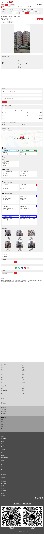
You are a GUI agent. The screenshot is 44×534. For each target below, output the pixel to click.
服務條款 (24, 531)
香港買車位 (3, 495)
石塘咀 (23, 374)
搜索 (27, 13)
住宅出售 (3, 124)
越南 (2, 421)
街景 (11, 22)
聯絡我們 (2, 441)
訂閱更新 (40, 19)
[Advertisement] (22, 78)
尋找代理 (2, 445)
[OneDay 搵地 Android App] (27, 503)
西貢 (2, 374)
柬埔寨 (2, 466)
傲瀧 (23, 390)
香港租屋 (2, 480)
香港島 (2, 386)
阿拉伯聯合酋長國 (4, 474)
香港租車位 (3, 486)
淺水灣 (2, 382)
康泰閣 (8, 237)
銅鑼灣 (23, 367)
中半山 (2, 372)
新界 (23, 386)
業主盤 (3, 11)
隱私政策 (27, 531)
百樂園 (8, 248)
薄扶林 (2, 379)
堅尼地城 (23, 370)
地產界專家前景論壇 (4, 457)
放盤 (6, 4)
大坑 (23, 372)
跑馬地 (2, 369)
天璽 (2, 400)
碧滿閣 (20, 237)
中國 (1, 462)
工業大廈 (17, 6)
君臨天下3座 (3, 402)
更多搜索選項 (39, 13)
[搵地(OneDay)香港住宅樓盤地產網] (7, 2)
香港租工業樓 (3, 483)
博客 (1, 452)
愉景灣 (2, 375)
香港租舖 (2, 485)
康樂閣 (20, 248)
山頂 (23, 379)
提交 (4, 101)
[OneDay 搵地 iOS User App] (17, 503)
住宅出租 (23, 124)
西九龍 (23, 369)
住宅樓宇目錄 (3, 409)
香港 (2, 419)
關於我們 (2, 436)
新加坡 (2, 426)
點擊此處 (22, 136)
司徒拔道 (23, 382)
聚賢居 (2, 393)
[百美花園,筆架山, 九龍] (31, 244)
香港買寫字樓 (3, 490)
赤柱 (23, 365)
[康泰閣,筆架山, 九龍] (8, 233)
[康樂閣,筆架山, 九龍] (19, 244)
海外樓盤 (2, 4)
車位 (23, 6)
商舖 (30, 6)
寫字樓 (10, 6)
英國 (1, 471)
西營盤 (2, 377)
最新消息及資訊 (3, 438)
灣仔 (2, 367)
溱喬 (23, 388)
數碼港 (23, 381)
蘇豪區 (2, 381)
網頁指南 (2, 446)
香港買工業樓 (3, 492)
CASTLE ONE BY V (4, 390)
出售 (4, 107)
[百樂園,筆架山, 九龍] (8, 244)
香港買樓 (2, 488)
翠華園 (31, 237)
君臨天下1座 (3, 398)
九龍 (2, 397)
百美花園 (31, 248)
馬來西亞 (2, 428)
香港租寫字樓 (3, 481)
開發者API (3, 454)
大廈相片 (4, 22)
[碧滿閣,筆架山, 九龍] (19, 233)
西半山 (2, 365)
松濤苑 (23, 393)
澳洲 (1, 469)
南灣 (2, 392)
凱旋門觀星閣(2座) (4, 403)
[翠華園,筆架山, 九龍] (31, 233)
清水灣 (2, 370)
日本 (1, 464)
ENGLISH (40, 4)
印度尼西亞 (3, 430)
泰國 (2, 424)
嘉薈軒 (2, 388)
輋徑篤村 (23, 392)
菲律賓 (2, 422)
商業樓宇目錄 (3, 411)
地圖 (8, 22)
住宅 (3, 6)
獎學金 (2, 443)
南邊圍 (23, 375)
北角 (23, 377)
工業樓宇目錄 (3, 413)
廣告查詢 (2, 440)
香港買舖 (2, 493)
